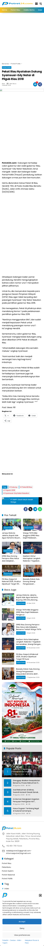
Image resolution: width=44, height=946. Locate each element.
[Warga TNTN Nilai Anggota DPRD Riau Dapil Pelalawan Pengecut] (32, 525)
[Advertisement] (22, 37)
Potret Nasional (8, 875)
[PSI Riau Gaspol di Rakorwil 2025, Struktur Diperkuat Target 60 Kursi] (11, 571)
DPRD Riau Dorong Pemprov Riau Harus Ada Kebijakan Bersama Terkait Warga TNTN (10, 558)
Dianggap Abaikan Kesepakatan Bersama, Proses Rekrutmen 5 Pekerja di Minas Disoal (26, 781)
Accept (22, 921)
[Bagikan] (40, 84)
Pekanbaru (6, 867)
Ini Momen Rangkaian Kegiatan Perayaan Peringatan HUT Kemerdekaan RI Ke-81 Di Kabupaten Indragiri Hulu (26, 800)
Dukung (14, 487)
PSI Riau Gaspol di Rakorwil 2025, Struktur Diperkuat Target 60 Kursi (11, 581)
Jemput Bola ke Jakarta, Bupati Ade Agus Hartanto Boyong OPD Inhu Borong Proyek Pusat (11, 535)
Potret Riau (6, 863)
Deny (22, 928)
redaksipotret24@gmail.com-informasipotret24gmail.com (19, 852)
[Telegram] (35, 509)
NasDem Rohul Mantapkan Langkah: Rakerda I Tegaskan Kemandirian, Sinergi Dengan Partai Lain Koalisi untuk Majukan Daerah (32, 558)
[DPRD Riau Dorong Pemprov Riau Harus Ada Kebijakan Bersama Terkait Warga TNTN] (11, 548)
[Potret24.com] (17, 3)
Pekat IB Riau (27, 487)
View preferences (22, 935)
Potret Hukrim (8, 871)
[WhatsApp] (40, 509)
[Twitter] (30, 509)
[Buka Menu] (36, 3)
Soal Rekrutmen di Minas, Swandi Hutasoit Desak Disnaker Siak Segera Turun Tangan (26, 791)
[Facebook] (26, 509)
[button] (40, 895)
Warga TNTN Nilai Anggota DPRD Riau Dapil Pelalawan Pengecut (31, 535)
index (7, 888)
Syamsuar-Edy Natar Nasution (17, 493)
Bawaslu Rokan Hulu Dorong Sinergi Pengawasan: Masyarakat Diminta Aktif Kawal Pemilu (31, 581)
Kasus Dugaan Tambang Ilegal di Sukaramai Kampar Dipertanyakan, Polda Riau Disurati (26, 809)
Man (3, 83)
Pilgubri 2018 (10, 490)
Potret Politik (7, 67)
